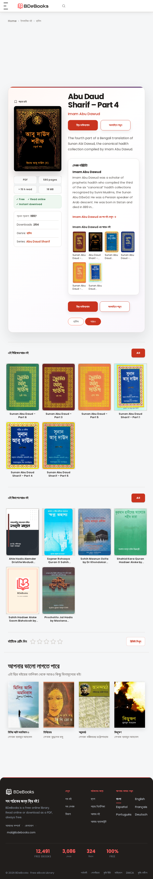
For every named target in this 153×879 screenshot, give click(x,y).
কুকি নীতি (107, 873)
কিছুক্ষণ (118, 732)
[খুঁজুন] (63, 6)
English (140, 799)
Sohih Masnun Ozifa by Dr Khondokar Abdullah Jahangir (94, 560)
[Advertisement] (76, 55)
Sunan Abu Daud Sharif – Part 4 (22, 474)
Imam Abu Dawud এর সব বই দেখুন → (94, 217)
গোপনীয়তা (95, 873)
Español (122, 807)
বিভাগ (68, 814)
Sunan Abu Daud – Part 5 (94, 415)
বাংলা (118, 799)
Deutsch (141, 814)
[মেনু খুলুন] (8, 6)
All (138, 353)
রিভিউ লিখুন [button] (135, 641)
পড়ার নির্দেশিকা (98, 806)
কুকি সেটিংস (142, 873)
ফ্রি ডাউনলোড (83, 125)
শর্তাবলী (84, 873)
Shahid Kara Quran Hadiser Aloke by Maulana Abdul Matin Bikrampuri (130, 560)
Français (141, 807)
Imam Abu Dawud (84, 113)
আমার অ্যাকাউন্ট (98, 821)
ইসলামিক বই (26, 21)
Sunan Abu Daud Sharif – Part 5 (58, 474)
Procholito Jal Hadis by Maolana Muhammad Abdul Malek (58, 619)
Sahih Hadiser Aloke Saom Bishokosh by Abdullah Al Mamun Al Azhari (22, 619)
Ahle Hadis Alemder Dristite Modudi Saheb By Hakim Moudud (22, 560)
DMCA (130, 873)
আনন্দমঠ (82, 732)
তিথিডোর (47, 732)
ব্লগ (93, 799)
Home (12, 21)
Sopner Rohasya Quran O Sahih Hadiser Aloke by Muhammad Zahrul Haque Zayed (58, 560)
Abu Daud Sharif (38, 241)
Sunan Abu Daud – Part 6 (22, 415)
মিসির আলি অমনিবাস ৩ (18, 732)
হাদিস (38, 21)
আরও (93, 321)
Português (123, 814)
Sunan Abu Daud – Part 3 (59, 415)
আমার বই (95, 814)
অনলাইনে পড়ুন (115, 125)
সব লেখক (70, 806)
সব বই (68, 799)
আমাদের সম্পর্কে (13, 826)
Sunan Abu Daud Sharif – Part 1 (130, 415)
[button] (20, 101)
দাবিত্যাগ (118, 873)
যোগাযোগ (29, 826)
